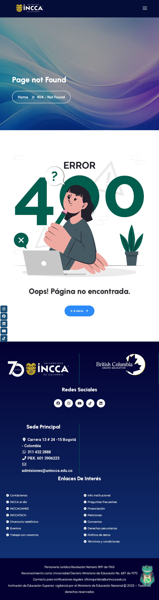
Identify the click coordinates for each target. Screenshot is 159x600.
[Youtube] (79, 403)
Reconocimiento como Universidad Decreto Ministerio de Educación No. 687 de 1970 (80, 573)
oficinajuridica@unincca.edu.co (105, 579)
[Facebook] (58, 403)
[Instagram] (69, 403)
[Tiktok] (90, 403)
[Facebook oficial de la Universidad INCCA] (3, 316)
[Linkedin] (101, 403)
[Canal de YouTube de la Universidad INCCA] (3, 331)
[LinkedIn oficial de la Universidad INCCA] (3, 323)
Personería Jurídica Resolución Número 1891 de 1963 (79, 567)
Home (24, 97)
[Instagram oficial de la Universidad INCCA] (3, 309)
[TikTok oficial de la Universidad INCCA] (3, 338)
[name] (29, 8)
